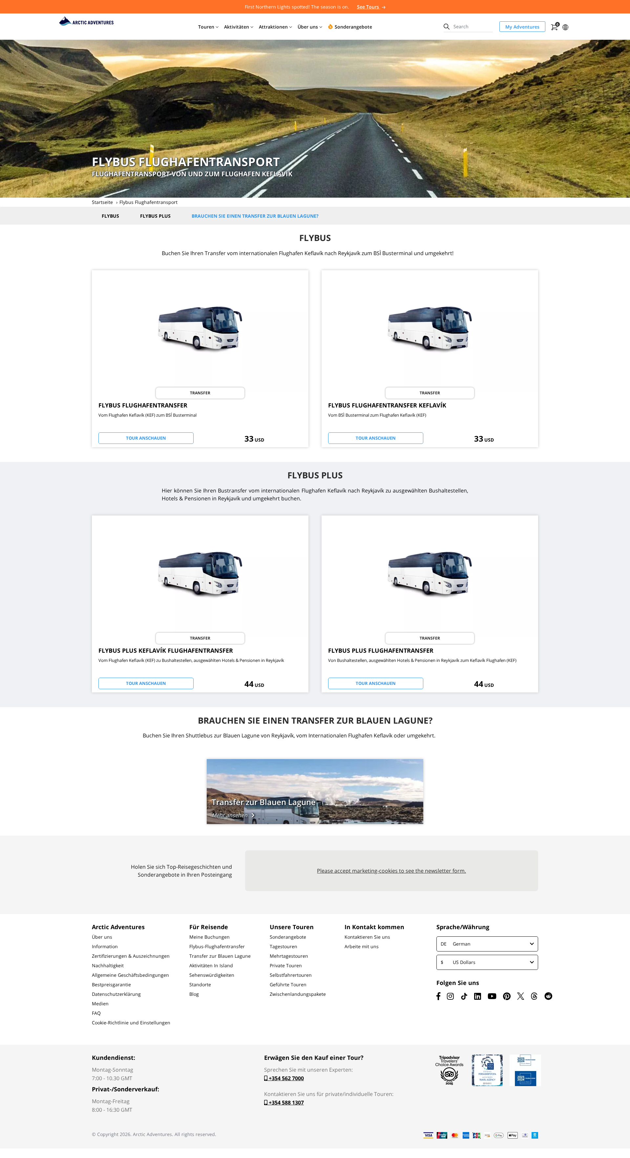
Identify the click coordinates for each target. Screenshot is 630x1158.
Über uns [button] (308, 27)
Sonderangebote (288, 937)
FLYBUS (110, 216)
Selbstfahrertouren (291, 975)
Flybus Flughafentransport (148, 202)
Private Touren (286, 965)
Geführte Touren (288, 984)
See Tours (368, 7)
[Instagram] (450, 996)
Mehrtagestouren (289, 956)
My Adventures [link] (522, 27)
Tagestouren (283, 946)
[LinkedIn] (477, 996)
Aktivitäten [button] (236, 27)
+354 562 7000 (285, 1078)
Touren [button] (206, 27)
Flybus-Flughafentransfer (217, 946)
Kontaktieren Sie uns (367, 937)
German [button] (456, 944)
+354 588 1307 (285, 1102)
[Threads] (534, 996)
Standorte (200, 984)
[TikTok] (464, 996)
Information (105, 946)
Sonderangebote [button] (353, 27)
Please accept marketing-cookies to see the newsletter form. (391, 870)
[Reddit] (548, 996)
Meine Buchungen (209, 937)
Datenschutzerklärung (116, 994)
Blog (194, 994)
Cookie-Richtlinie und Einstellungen (131, 1022)
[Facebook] (438, 996)
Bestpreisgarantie (111, 984)
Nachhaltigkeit (108, 965)
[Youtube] (492, 996)
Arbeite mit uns (362, 946)
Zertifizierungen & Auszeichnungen (131, 956)
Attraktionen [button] (273, 27)
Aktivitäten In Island (211, 965)
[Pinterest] (507, 996)
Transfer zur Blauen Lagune (220, 956)
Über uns (102, 937)
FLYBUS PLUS (155, 216)
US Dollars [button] (458, 962)
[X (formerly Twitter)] (520, 996)
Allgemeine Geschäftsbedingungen (130, 975)
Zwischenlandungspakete (298, 994)
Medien (100, 1003)
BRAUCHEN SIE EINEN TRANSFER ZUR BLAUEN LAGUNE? (255, 216)
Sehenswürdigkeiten (211, 975)
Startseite (102, 202)
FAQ (96, 1013)
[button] (565, 26)
